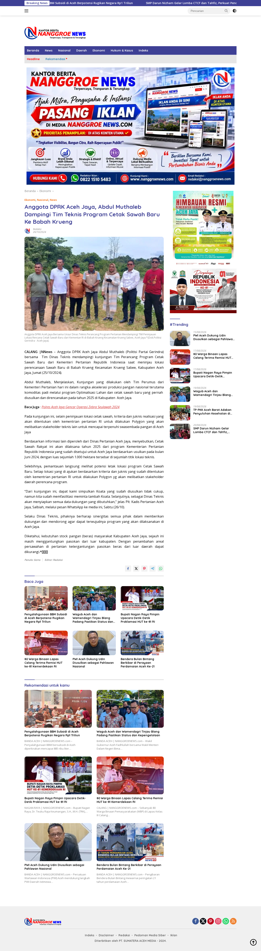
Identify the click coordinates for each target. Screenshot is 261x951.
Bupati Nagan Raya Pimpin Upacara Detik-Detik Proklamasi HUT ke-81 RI (140, 618)
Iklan (173, 935)
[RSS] (233, 921)
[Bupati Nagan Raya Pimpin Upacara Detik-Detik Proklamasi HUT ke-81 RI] (142, 598)
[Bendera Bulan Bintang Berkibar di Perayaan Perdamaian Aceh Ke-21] (142, 643)
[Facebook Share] (128, 568)
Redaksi (37, 229)
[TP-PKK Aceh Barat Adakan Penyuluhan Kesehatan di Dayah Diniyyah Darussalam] (180, 412)
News (48, 50)
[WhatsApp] (225, 921)
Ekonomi (99, 50)
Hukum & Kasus (122, 50)
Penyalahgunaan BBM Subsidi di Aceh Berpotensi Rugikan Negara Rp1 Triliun (45, 618)
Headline (33, 59)
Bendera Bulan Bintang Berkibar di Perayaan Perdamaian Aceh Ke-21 (138, 662)
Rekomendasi (55, 59)
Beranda (33, 50)
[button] (226, 10)
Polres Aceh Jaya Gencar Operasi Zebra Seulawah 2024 (80, 407)
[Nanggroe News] (55, 33)
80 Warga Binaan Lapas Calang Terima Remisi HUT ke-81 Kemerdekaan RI (43, 662)
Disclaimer (106, 935)
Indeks (143, 50)
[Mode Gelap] (234, 10)
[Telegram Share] (152, 568)
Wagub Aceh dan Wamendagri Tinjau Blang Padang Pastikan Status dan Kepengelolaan (93, 618)
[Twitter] (203, 921)
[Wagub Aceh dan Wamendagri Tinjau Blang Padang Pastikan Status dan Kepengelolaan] (94, 598)
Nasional (64, 50)
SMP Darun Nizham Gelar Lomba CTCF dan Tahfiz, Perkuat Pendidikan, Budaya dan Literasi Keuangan (173, 3)
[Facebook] (195, 921)
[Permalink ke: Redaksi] (27, 230)
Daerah (81, 50)
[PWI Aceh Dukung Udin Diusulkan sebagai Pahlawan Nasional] (94, 643)
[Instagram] (218, 921)
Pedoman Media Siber (150, 935)
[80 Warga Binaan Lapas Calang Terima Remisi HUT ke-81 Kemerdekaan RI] (46, 643)
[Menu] (27, 10)
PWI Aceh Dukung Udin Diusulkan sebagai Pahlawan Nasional (93, 662)
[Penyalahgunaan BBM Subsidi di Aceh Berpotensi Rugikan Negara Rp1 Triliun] (46, 598)
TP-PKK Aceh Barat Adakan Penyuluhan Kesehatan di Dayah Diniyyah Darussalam (213, 411)
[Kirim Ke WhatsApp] (161, 568)
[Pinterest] (210, 921)
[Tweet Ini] (136, 568)
